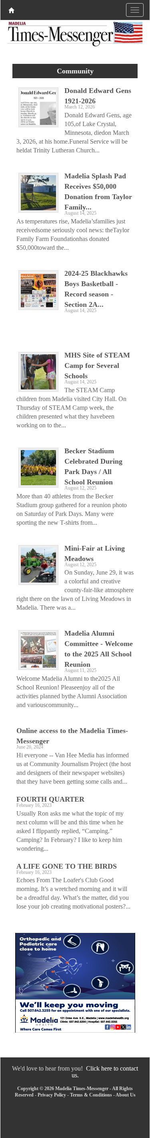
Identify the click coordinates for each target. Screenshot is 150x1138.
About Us (126, 1095)
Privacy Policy (52, 1095)
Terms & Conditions (91, 1095)
